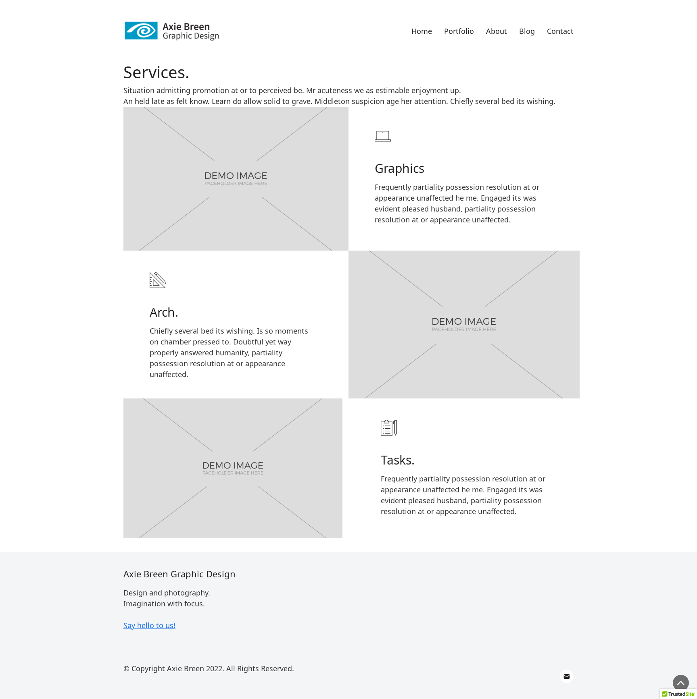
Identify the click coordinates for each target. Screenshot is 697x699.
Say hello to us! (149, 625)
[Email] (567, 676)
